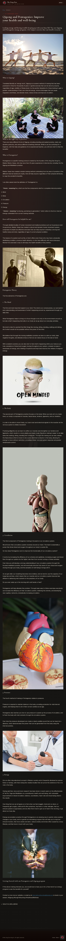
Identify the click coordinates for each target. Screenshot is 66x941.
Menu (61, 2)
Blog (4, 10)
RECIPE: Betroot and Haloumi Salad (13, 916)
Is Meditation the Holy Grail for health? (51, 916)
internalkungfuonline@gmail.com (42, 895)
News (57, 937)
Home (53, 937)
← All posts (33, 923)
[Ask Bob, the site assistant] (62, 937)
